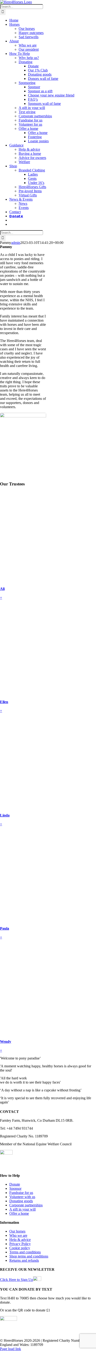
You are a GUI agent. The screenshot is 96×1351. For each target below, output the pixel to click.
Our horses (17, 1231)
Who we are (18, 1235)
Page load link (10, 1349)
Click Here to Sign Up (16, 1280)
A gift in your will (22, 1209)
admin (15, 243)
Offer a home (19, 1213)
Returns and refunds (24, 1260)
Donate (14, 1184)
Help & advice (20, 1240)
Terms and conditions (25, 1252)
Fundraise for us (21, 1193)
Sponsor (15, 1188)
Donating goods (21, 1201)
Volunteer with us (22, 1197)
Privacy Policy (20, 1244)
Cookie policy (19, 1248)
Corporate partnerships (26, 1205)
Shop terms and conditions (28, 1256)
